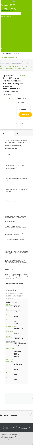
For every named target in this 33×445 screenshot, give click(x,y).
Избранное (27, 3)
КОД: (17, 121)
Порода (8, 336)
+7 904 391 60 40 (8, 8)
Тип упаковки (10, 378)
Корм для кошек (4, 63)
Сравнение (17, 3)
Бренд (8, 304)
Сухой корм (12, 63)
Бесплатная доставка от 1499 (10, 57)
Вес (7, 310)
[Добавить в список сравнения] (14, 102)
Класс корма (9, 331)
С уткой (26, 63)
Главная (2, 61)
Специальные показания (10, 360)
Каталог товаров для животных (13, 61)
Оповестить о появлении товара (25, 115)
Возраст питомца (11, 326)
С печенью (2, 65)
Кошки (23, 61)
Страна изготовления (12, 368)
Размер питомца (11, 348)
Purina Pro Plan (19, 63)
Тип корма (9, 373)
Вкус (7, 320)
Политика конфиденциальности (7, 439)
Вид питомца (10, 315)
